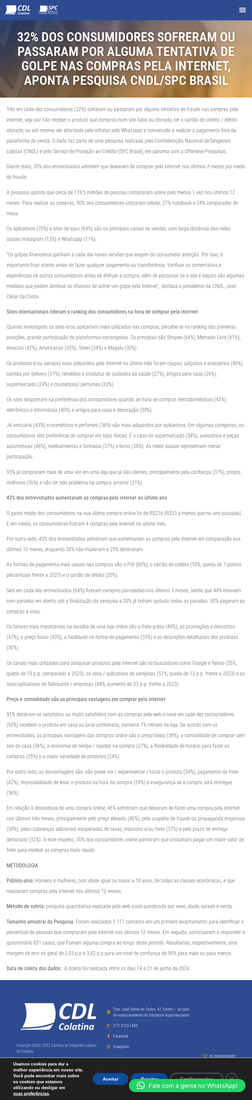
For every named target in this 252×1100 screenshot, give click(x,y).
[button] (242, 9)
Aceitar (110, 1079)
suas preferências (31, 1093)
